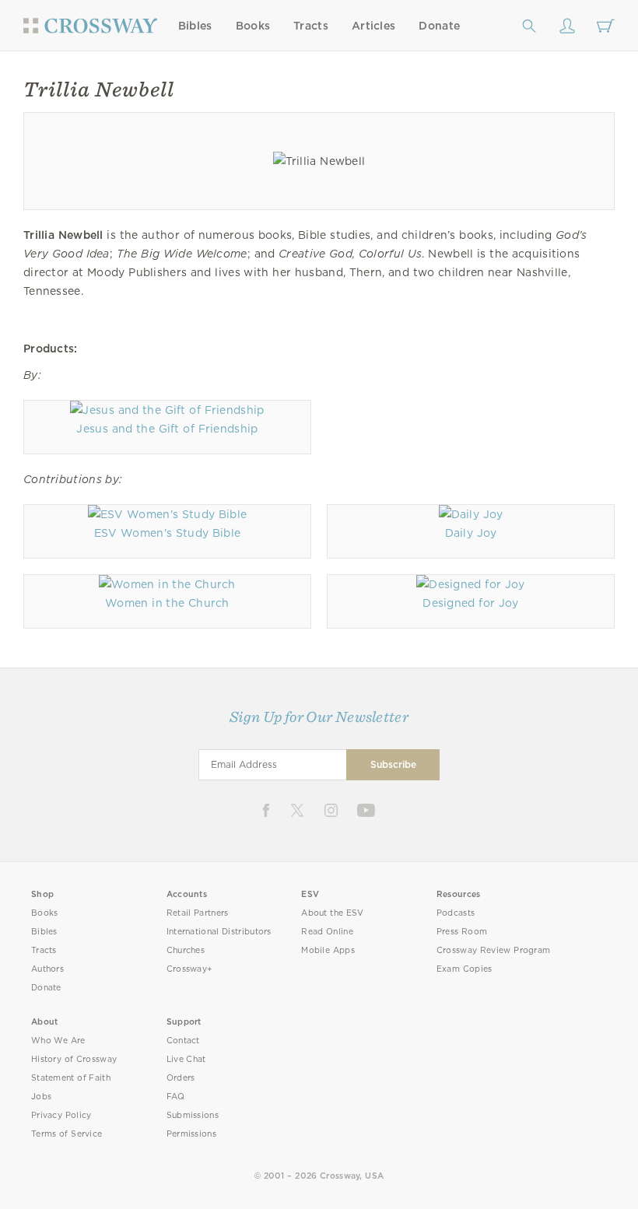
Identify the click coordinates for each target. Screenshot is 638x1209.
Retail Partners (198, 913)
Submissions (193, 1115)
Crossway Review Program (493, 950)
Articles (373, 25)
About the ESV (332, 913)
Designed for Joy (470, 603)
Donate (439, 25)
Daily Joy (471, 533)
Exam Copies (464, 969)
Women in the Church (167, 603)
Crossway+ (190, 969)
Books (253, 25)
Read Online (327, 932)
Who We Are (58, 1041)
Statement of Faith (70, 1078)
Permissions (191, 1134)
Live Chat (186, 1059)
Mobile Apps (328, 950)
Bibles (195, 25)
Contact (183, 1041)
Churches (186, 950)
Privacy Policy (61, 1115)
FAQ (176, 1097)
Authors (47, 969)
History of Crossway (74, 1059)
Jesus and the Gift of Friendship (167, 428)
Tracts (310, 25)
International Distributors (219, 932)
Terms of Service (66, 1134)
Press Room (461, 932)
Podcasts (455, 913)
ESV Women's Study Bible (167, 533)
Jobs (41, 1097)
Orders (181, 1078)
